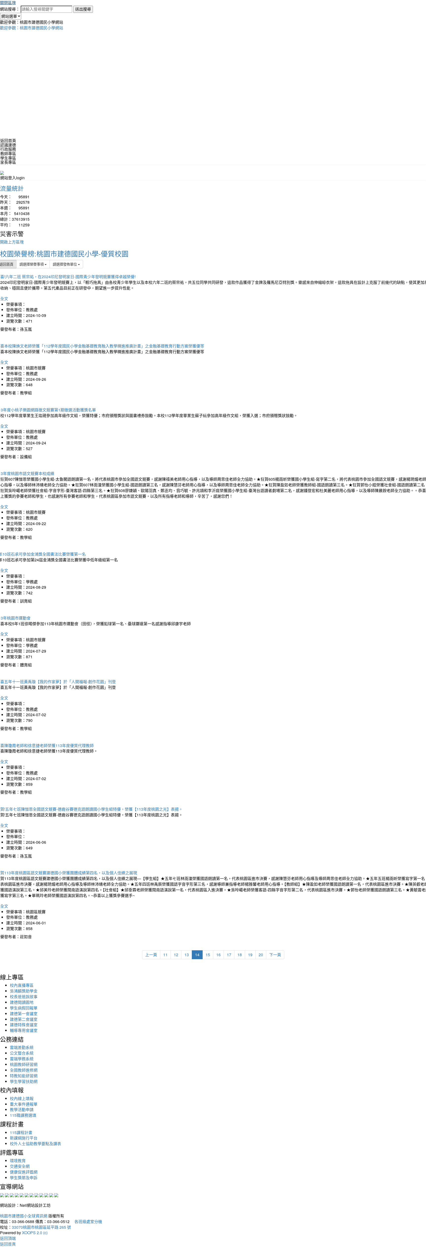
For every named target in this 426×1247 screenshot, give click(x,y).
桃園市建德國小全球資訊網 (23, 1216)
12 (176, 954)
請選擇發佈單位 (65, 264)
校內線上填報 (22, 1098)
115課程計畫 (21, 1132)
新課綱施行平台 (23, 1138)
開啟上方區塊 (12, 242)
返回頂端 (8, 1238)
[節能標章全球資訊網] (27, 1194)
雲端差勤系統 (22, 1047)
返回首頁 (8, 140)
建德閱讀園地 (22, 1002)
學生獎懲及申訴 (23, 1177)
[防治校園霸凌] (32, 1194)
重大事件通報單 (23, 1104)
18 (239, 954)
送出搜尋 (83, 9)
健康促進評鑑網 (23, 1172)
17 (229, 954)
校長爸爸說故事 (23, 996)
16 (218, 954)
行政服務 (8, 149)
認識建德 (8, 145)
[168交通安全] (2, 1194)
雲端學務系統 (22, 1059)
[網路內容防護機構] (12, 1194)
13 (186, 954)
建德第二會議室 (23, 1019)
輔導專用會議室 (23, 1030)
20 (261, 954)
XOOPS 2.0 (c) (35, 1232)
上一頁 (151, 954)
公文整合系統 (22, 1053)
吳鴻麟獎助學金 (23, 991)
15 (208, 954)
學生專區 (8, 158)
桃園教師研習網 (23, 1064)
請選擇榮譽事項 (32, 264)
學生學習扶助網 (23, 1081)
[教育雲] (41, 1194)
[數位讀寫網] (36, 1194)
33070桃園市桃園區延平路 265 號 (41, 1227)
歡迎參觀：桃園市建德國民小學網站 (31, 28)
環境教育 (18, 1160)
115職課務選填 (23, 1115)
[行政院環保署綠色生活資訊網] (17, 1194)
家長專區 (8, 162)
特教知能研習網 (23, 1076)
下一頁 (275, 954)
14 (197, 954)
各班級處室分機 (86, 1221)
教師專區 (8, 153)
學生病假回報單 (23, 1008)
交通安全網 (20, 1166)
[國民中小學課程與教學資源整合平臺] (51, 1194)
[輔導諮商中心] (46, 1194)
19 (250, 954)
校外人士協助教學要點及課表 (35, 1143)
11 (165, 954)
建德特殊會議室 (23, 1024)
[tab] (213, 145)
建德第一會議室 (23, 1013)
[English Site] (2, 172)
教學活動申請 (22, 1109)
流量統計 (12, 188)
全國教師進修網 (23, 1070)
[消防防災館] (22, 1194)
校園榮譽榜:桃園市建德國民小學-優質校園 (64, 253)
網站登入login (12, 178)
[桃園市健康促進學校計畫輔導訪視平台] (56, 1194)
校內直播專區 (22, 985)
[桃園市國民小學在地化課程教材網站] (7, 1194)
